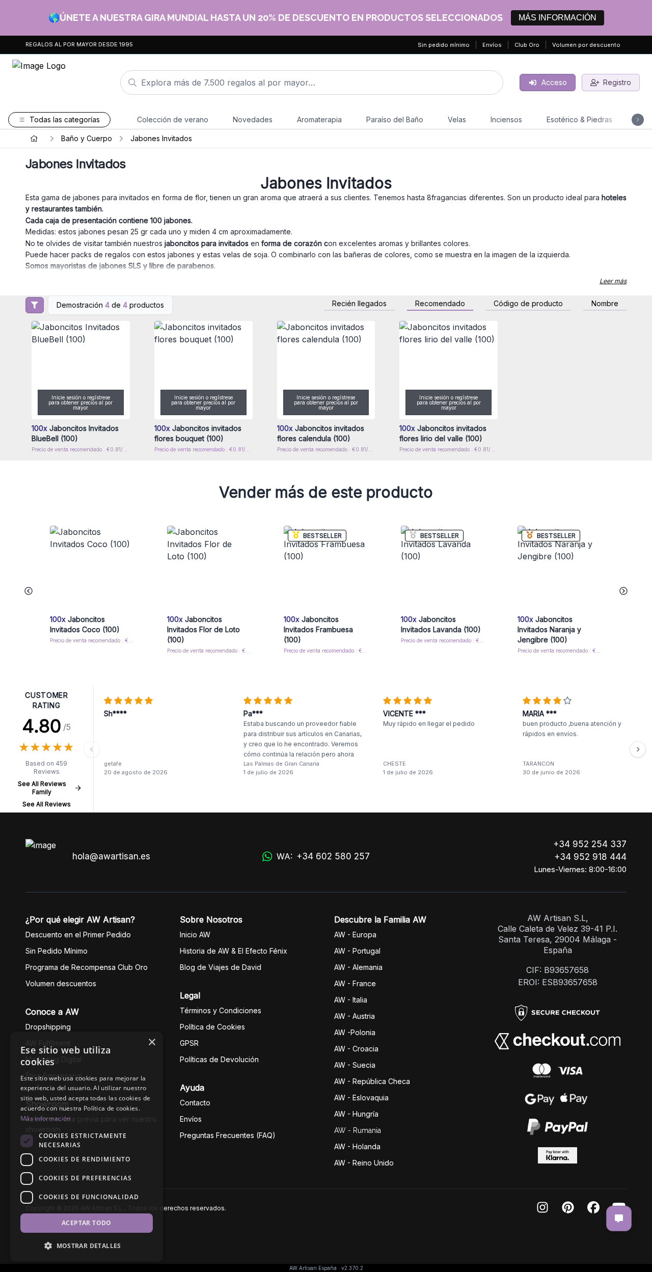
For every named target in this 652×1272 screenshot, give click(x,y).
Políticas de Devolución (219, 1059)
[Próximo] (638, 749)
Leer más (613, 281)
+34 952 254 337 (590, 844)
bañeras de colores (376, 254)
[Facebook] (593, 1208)
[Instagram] (542, 1208)
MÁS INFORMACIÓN (557, 17)
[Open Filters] (34, 305)
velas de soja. (247, 254)
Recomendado (440, 304)
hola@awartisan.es (111, 856)
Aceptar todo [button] (87, 1223)
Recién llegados (359, 304)
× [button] (151, 1042)
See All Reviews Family (42, 788)
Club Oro (526, 44)
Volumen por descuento (586, 44)
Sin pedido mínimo (444, 44)
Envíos (492, 44)
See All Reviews (46, 804)
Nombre (604, 304)
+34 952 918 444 (590, 857)
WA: (323, 856)
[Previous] (92, 749)
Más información (45, 1118)
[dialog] (86, 1147)
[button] (86, 1245)
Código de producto (528, 304)
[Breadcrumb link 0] (34, 138)
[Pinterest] (568, 1208)
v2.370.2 (352, 1268)
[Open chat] (619, 1218)
